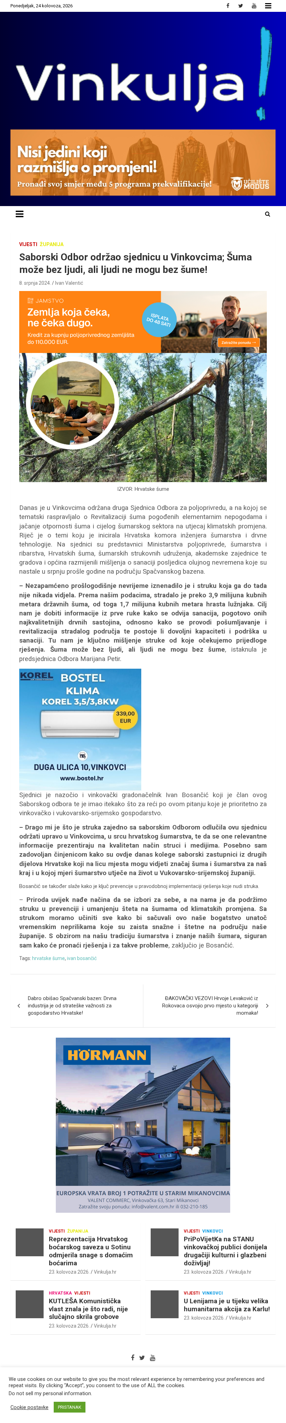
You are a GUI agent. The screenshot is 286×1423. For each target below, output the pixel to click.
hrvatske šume (48, 958)
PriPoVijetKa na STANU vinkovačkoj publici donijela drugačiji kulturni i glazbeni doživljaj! (225, 1251)
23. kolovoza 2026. (69, 1272)
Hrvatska (60, 1293)
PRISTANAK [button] (69, 1407)
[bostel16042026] (80, 672)
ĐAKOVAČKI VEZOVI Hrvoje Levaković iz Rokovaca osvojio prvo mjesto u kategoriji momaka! (210, 1005)
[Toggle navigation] (19, 214)
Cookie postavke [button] (29, 1407)
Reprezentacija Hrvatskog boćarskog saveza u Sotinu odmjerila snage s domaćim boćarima (91, 1251)
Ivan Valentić (69, 283)
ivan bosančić (82, 958)
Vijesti (28, 244)
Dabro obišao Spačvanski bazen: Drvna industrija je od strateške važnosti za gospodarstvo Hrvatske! (72, 1005)
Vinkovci (212, 1231)
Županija (51, 244)
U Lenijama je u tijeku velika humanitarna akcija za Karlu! (227, 1305)
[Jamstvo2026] (143, 294)
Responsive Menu (268, 6)
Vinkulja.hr (105, 1272)
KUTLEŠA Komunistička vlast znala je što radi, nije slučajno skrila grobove (88, 1309)
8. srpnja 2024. (35, 283)
